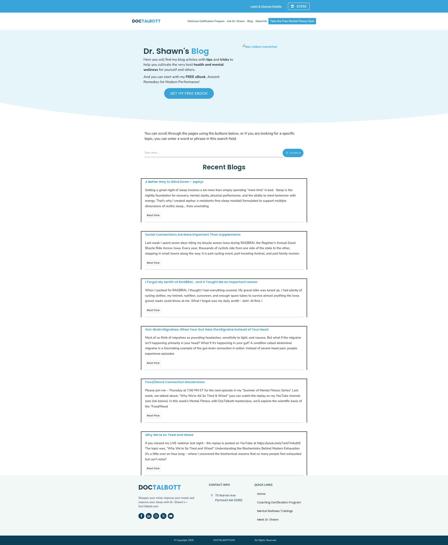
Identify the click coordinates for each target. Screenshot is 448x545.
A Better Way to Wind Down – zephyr (174, 182)
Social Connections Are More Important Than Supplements (192, 234)
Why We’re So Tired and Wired (169, 435)
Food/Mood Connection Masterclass (175, 382)
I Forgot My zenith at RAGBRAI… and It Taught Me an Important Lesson (201, 282)
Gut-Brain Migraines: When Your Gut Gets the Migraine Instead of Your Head (206, 329)
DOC (146, 21)
